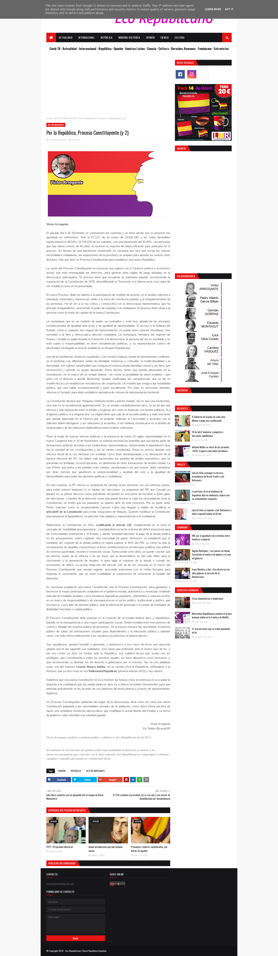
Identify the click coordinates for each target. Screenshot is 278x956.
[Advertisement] (108, 86)
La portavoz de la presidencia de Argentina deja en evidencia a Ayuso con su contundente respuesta (211, 495)
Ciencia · (152, 48)
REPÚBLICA (76, 770)
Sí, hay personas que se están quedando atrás (211, 630)
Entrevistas (221, 48)
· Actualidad (69, 48)
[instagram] (191, 74)
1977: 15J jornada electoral (59, 847)
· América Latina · (135, 48)
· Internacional (87, 48)
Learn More (213, 9)
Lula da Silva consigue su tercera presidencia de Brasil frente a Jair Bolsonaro (208, 476)
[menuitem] (51, 37)
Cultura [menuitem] (179, 37)
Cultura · (164, 48)
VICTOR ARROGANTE (65, 118)
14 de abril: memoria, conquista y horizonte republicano (207, 434)
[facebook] (180, 74)
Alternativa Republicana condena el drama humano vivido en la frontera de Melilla (212, 615)
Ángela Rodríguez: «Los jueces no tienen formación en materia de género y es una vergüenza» (211, 554)
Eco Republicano (58, 139)
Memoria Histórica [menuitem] (129, 37)
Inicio (49, 118)
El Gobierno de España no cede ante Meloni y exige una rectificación (208, 418)
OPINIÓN (62, 770)
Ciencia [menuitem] (164, 37)
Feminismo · (206, 48)
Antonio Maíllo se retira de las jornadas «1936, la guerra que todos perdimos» (210, 449)
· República (104, 48)
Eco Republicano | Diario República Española (85, 950)
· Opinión (118, 48)
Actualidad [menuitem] (65, 37)
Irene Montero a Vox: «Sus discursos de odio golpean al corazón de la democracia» (211, 573)
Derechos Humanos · (184, 48)
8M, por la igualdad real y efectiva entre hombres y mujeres (211, 537)
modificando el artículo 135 (113, 525)
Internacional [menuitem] (86, 37)
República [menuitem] (107, 37)
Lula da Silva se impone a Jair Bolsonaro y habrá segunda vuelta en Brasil (211, 512)
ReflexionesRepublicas (103, 671)
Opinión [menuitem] (150, 37)
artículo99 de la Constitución (64, 511)
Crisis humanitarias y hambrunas (207, 598)
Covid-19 (55, 48)
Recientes (182, 408)
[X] (203, 74)
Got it (229, 9)
